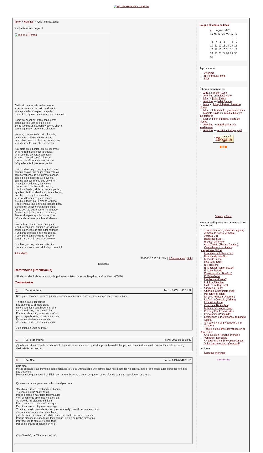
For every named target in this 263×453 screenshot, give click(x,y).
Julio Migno (21, 253)
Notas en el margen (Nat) (218, 308)
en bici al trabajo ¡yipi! (229, 130)
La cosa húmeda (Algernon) (219, 296)
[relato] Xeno (220, 92)
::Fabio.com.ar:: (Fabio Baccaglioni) (224, 230)
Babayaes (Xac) (213, 238)
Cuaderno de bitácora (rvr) (218, 253)
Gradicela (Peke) (213, 288)
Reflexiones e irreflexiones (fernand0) (225, 316)
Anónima (209, 72)
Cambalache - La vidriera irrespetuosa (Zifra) (216, 249)
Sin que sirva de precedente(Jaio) (223, 322)
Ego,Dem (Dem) (213, 261)
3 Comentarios (177, 258)
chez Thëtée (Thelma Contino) (221, 244)
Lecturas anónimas (214, 352)
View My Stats (223, 216)
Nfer (206, 78)
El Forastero (211, 264)
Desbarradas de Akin (215, 256)
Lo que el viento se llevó (214, 25)
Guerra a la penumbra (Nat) (219, 290)
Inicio (18, 21)
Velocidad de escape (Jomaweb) (222, 343)
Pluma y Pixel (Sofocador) (219, 311)
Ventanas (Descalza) (215, 337)
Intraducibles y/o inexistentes (228, 110)
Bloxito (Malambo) (214, 241)
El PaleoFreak (212, 276)
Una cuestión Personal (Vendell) (222, 334)
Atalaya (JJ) (211, 235)
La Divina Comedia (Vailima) (220, 299)
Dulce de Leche (213, 259)
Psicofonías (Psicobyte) (217, 314)
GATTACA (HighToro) (216, 285)
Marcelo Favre (211, 113)
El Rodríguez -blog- (215, 75)
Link (189, 258)
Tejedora (209, 325)
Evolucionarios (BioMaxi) (218, 273)
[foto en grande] (63, 100)
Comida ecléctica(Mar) (216, 305)
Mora (206, 104)
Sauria (207, 319)
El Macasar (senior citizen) (219, 267)
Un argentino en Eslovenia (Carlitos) (224, 340)
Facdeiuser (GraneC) (215, 279)
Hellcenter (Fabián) (214, 293)
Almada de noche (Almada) (219, 233)
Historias (29, 21)
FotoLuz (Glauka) (214, 282)
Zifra (205, 92)
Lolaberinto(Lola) (213, 302)
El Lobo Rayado (213, 270)
